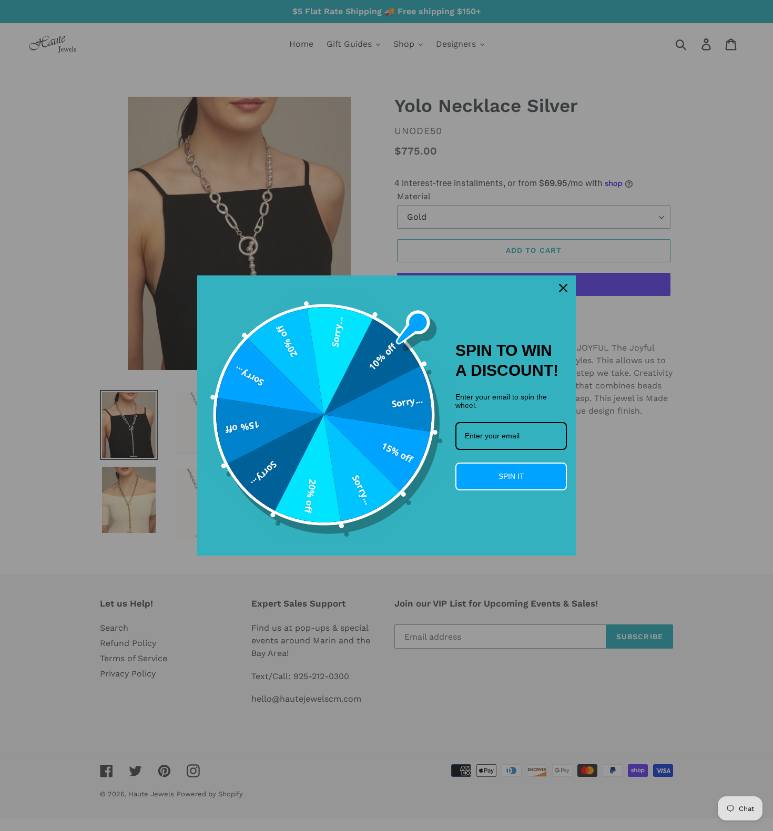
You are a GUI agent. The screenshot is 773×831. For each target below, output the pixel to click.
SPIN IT (511, 476)
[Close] (563, 288)
